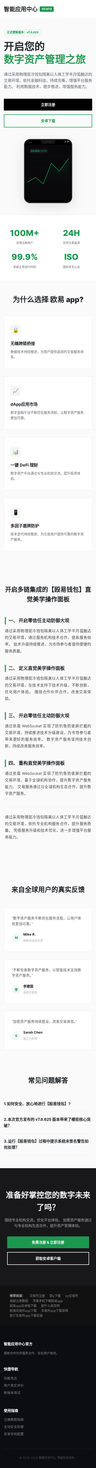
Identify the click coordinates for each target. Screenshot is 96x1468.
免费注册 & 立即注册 (48, 1242)
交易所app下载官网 (54, 1311)
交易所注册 (37, 1296)
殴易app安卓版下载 (23, 1306)
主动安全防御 (14, 1427)
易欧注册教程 (19, 1301)
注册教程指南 (14, 1420)
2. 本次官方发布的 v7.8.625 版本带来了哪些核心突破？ (47, 1122)
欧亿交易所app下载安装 (26, 1315)
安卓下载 (48, 120)
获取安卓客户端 (48, 1258)
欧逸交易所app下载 (23, 1311)
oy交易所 (71, 1296)
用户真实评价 (14, 1385)
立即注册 (48, 104)
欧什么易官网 (50, 1306)
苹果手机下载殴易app (48, 1301)
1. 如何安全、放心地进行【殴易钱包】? (37, 1103)
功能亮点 (10, 1378)
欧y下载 (55, 1296)
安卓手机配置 (14, 1434)
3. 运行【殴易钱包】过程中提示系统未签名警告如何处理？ (46, 1144)
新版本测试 (12, 1393)
